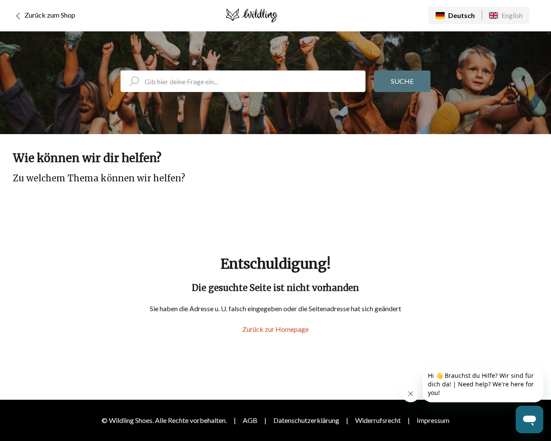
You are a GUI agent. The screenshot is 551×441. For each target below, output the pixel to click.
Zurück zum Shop (49, 15)
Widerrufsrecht (378, 420)
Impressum (433, 420)
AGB (250, 420)
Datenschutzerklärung (306, 420)
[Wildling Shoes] (252, 15)
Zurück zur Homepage (275, 329)
